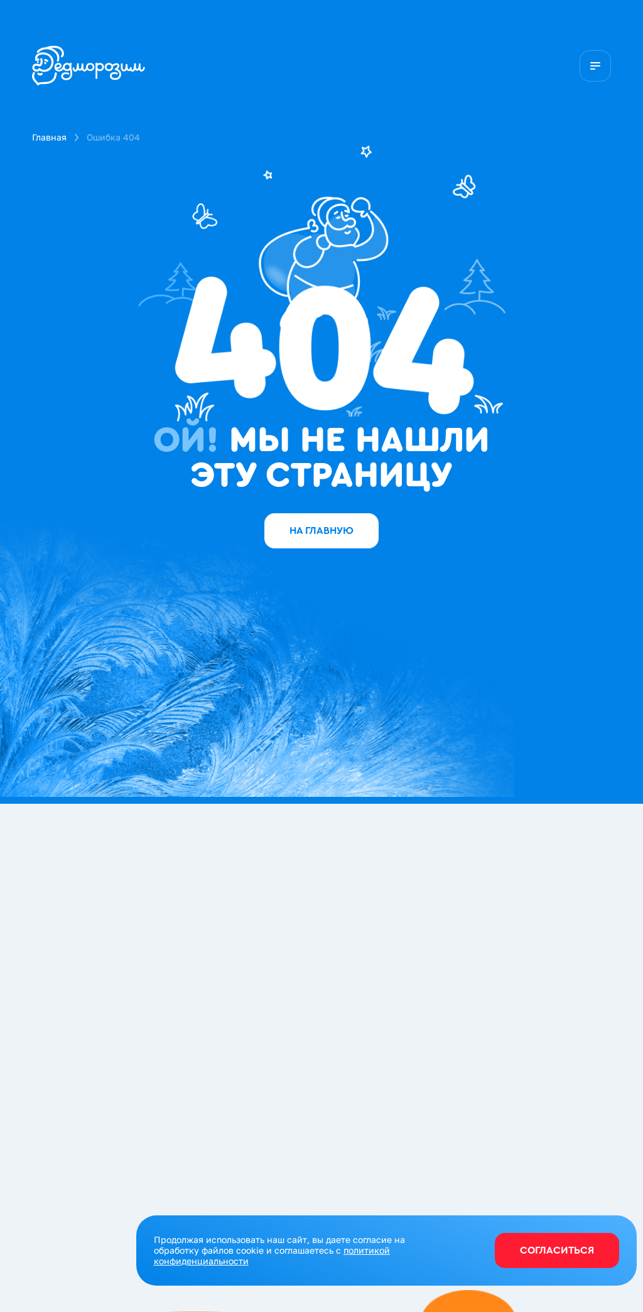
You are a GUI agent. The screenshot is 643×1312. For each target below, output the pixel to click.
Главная (49, 137)
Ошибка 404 (113, 137)
